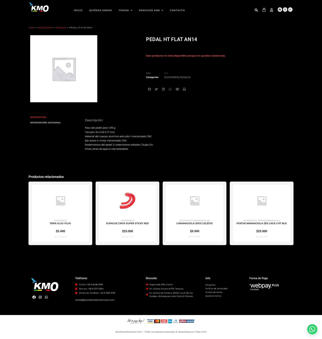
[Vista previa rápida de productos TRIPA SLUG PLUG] (87, 190)
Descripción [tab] (38, 117)
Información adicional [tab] (45, 122)
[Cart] (264, 10)
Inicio (78, 10)
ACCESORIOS (45, 27)
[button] (256, 10)
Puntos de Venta (213, 292)
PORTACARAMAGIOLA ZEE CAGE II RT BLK (261, 223)
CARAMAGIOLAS (202, 220)
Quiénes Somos (100, 10)
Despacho (210, 285)
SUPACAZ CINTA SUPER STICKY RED (127, 223)
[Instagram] (285, 9)
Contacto (177, 10)
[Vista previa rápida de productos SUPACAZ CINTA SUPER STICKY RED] (154, 190)
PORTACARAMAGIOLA (269, 220)
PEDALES (61, 27)
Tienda (124, 10)
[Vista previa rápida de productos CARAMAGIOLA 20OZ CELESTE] (221, 190)
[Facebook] (280, 9)
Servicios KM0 (149, 10)
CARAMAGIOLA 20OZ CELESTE (194, 223)
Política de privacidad (216, 288)
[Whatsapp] (290, 9)
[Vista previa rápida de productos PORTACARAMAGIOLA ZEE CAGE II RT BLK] (288, 190)
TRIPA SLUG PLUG (60, 223)
